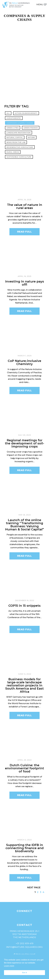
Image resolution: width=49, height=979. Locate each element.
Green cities (13, 128)
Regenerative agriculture (20, 147)
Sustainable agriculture (19, 157)
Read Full (24, 231)
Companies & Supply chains (20, 123)
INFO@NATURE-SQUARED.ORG (24, 947)
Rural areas (13, 152)
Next (30, 887)
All (8, 113)
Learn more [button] (9, 966)
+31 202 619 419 (24, 943)
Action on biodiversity (26, 113)
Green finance (30, 128)
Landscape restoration (19, 133)
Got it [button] (24, 973)
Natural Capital (15, 137)
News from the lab (16, 142)
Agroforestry (14, 118)
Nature (31, 137)
